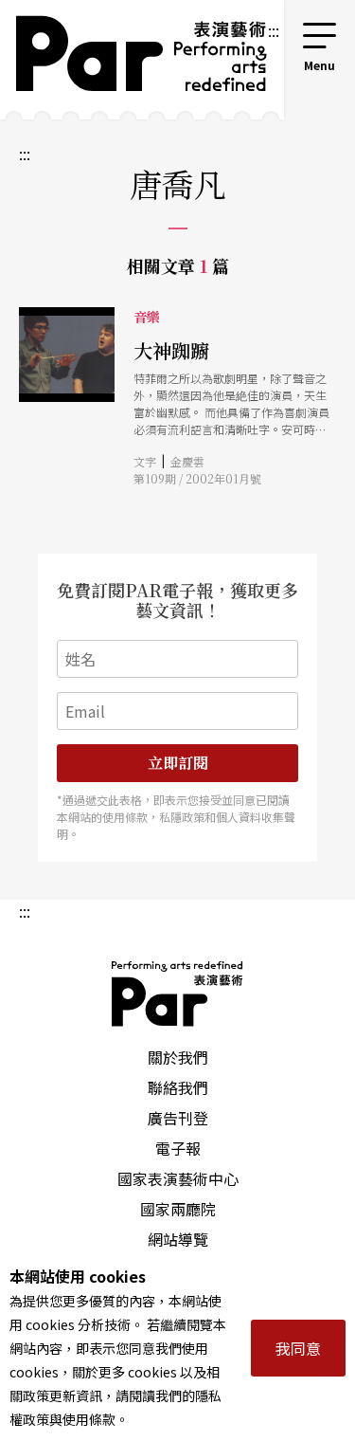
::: (273, 30)
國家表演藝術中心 (178, 1178)
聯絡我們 (178, 1087)
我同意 (298, 1348)
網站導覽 (178, 1239)
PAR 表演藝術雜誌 (178, 993)
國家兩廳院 (178, 1208)
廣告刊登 (178, 1117)
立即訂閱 (178, 763)
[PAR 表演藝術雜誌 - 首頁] (133, 59)
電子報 (178, 1148)
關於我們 (178, 1057)
